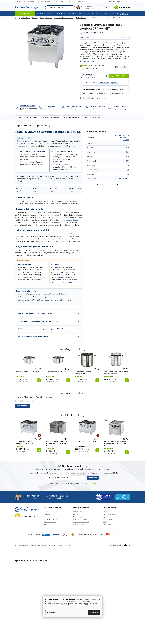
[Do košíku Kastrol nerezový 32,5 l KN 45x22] (39, 380)
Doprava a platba (78, 511)
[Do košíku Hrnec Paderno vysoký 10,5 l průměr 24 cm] (97, 380)
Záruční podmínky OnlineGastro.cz (65, 282)
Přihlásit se (92, 478)
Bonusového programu (108, 83)
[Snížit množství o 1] (99, 76)
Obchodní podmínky (80, 519)
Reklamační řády (78, 524)
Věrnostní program (50, 522)
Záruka (55, 1)
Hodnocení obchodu (51, 519)
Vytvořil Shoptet (112, 545)
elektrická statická (122, 179)
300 (127, 174)
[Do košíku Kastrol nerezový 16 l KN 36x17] (68, 380)
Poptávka (106, 517)
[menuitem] (45, 13)
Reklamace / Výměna (44, 1)
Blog (73, 1)
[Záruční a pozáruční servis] (39, 435)
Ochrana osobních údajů (81, 522)
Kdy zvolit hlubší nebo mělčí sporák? (33, 337)
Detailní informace (87, 61)
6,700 (127, 165)
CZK (126, 1)
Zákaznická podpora (50, 517)
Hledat (48, 7)
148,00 (126, 148)
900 (127, 156)
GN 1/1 (72, 167)
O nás (62, 1)
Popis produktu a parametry (28, 117)
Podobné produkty (72, 117)
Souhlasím (93, 612)
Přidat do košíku (120, 76)
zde (86, 604)
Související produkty (52, 117)
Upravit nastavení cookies (61, 545)
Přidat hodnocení (22, 406)
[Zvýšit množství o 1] (106, 76)
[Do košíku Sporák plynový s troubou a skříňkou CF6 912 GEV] (39, 450)
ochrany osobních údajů (89, 483)
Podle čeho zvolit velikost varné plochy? (35, 313)
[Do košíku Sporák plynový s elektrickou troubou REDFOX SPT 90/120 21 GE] (68, 452)
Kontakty (18, 1)
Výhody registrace (29, 1)
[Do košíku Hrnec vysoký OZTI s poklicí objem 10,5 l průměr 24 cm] (127, 380)
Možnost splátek (89, 89)
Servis (68, 1)
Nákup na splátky (78, 517)
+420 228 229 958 (32, 496)
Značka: (125, 37)
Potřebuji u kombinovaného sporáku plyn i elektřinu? (40, 329)
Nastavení (51, 612)
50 (128, 170)
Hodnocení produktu (92, 117)
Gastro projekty (108, 519)
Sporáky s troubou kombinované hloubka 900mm (120, 137)
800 (127, 152)
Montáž (105, 511)
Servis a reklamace (109, 514)
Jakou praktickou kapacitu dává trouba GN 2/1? (38, 321)
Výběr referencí (82, 1)
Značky (105, 522)
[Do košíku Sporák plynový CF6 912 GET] (97, 450)
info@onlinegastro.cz (58, 496)
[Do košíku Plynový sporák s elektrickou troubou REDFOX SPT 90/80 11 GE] (127, 452)
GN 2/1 (114, 52)
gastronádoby (72, 220)
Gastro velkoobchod (109, 524)
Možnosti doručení (89, 68)
